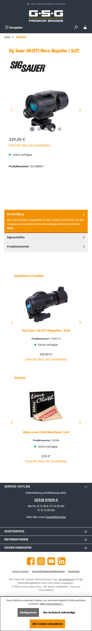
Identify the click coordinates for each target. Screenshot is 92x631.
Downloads (74, 571)
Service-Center (20, 571)
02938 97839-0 (46, 500)
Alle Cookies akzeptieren (47, 623)
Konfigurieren (28, 612)
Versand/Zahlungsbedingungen (48, 571)
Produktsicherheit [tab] (18, 246)
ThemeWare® (46, 590)
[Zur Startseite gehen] (46, 16)
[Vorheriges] (12, 110)
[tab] (46, 221)
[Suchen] (76, 27)
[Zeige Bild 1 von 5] (32, 129)
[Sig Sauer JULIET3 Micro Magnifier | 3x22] (46, 110)
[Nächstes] (80, 110)
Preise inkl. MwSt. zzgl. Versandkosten (29, 145)
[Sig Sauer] (46, 66)
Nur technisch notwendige (59, 612)
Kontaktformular (55, 517)
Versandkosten (66, 579)
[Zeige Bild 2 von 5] (39, 129)
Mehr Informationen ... (52, 603)
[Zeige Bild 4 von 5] (53, 129)
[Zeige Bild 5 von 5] (59, 129)
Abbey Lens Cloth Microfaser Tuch (46, 432)
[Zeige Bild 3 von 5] (46, 129)
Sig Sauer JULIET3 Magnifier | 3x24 (46, 330)
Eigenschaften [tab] (16, 237)
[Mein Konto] (85, 27)
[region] (46, 110)
